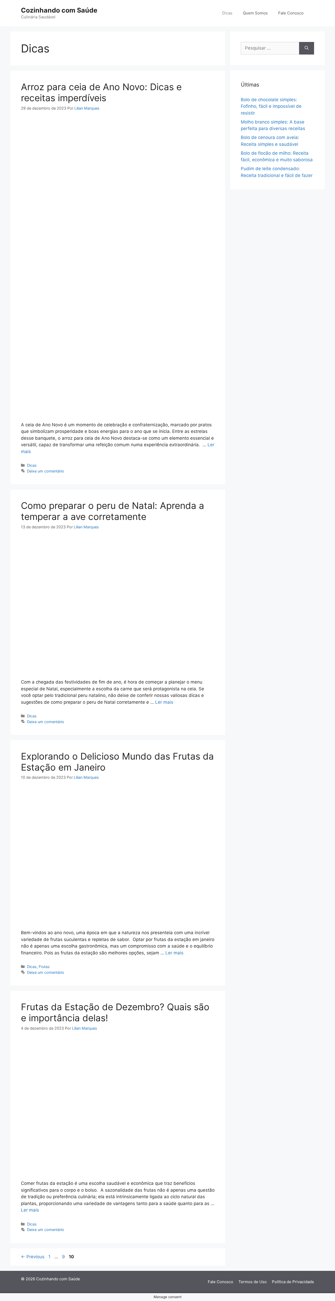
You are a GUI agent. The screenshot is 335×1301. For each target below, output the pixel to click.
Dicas (227, 12)
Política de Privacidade (293, 1281)
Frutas (44, 966)
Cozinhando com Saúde (59, 10)
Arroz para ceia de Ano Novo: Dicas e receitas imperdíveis (101, 92)
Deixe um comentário (45, 471)
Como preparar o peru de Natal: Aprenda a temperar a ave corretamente (112, 511)
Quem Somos (255, 12)
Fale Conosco (291, 12)
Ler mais (164, 702)
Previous (32, 1256)
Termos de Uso (252, 1281)
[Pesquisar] (306, 48)
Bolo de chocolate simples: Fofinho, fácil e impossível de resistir (271, 106)
